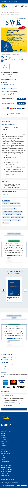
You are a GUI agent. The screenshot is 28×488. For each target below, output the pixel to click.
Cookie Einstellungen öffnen (14, 255)
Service (3, 457)
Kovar (6, 54)
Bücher (3, 433)
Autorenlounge (5, 461)
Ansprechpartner (5, 453)
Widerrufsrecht (4, 484)
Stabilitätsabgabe (16, 220)
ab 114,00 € (5, 66)
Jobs (2, 455)
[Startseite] (4, 6)
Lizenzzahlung (6, 217)
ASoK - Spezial (5, 475)
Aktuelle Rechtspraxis (6, 471)
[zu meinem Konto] (19, 6)
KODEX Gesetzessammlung (8, 467)
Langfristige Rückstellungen (17, 217)
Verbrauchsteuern (18, 211)
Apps (2, 443)
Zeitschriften (4, 437)
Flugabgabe (5, 222)
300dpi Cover (6, 194)
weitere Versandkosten (9, 368)
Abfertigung (5, 203)
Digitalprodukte (5, 441)
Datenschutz (13, 484)
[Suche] (16, 6)
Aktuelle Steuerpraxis (6, 469)
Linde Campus (13, 1)
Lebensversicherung (7, 211)
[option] (14, 290)
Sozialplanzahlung (7, 206)
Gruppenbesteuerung (15, 203)
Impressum (4, 482)
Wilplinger (14, 54)
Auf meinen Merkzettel (15, 113)
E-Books (3, 435)
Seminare (3, 439)
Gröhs (2, 54)
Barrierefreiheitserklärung (14, 482)
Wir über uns (4, 451)
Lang (9, 54)
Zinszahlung (13, 208)
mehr (22, 98)
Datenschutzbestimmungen (10, 403)
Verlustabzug (6, 208)
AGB (23, 482)
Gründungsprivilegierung (8, 214)
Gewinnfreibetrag (7, 220)
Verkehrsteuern (16, 206)
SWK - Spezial (4, 473)
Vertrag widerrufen (21, 485)
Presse (3, 459)
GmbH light (18, 214)
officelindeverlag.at (6, 359)
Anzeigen (3, 445)
